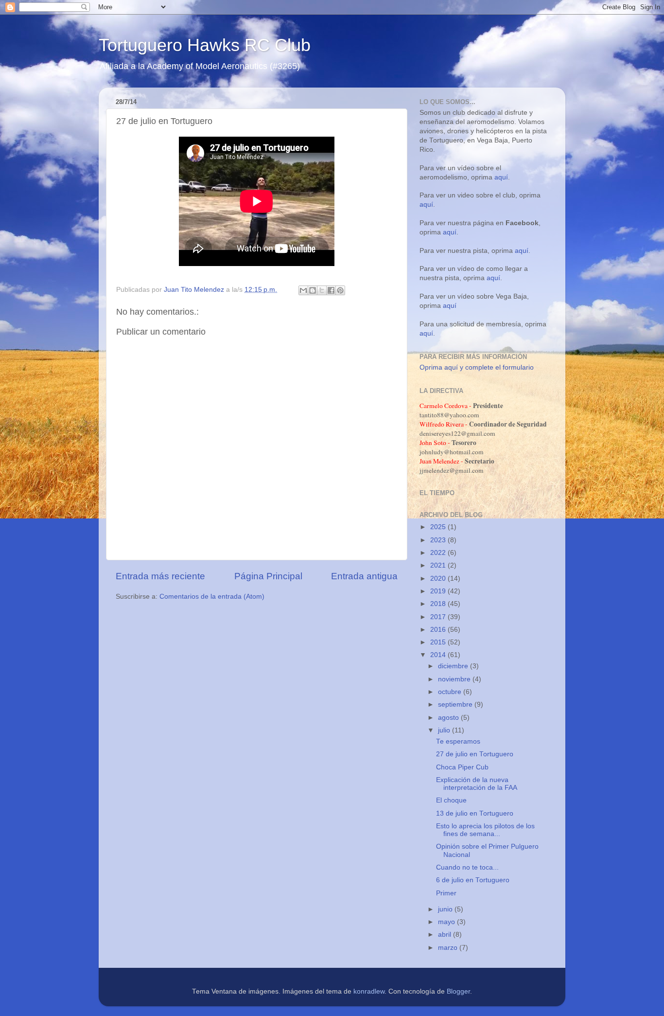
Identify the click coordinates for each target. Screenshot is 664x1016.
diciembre (454, 666)
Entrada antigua (364, 576)
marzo (448, 947)
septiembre (456, 704)
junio (446, 909)
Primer (446, 893)
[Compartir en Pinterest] (340, 290)
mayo (447, 922)
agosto (449, 717)
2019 (439, 591)
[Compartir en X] (322, 290)
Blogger (458, 991)
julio (445, 730)
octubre (450, 691)
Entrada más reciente (160, 576)
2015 (439, 642)
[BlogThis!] (312, 290)
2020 (439, 578)
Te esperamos (458, 741)
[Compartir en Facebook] (331, 290)
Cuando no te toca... (467, 867)
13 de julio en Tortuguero (474, 813)
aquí (501, 177)
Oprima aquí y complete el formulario (476, 367)
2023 (439, 540)
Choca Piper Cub (462, 767)
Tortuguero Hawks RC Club (205, 45)
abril (445, 934)
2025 (439, 527)
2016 (439, 629)
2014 (439, 655)
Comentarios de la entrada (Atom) (211, 596)
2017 (439, 617)
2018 (439, 603)
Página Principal (268, 576)
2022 (439, 552)
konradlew (368, 991)
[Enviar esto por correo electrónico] (303, 290)
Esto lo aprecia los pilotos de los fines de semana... (485, 830)
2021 (439, 565)
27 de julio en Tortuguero (474, 754)
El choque (451, 800)
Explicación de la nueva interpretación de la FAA (476, 783)
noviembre (455, 679)
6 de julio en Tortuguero (472, 880)
